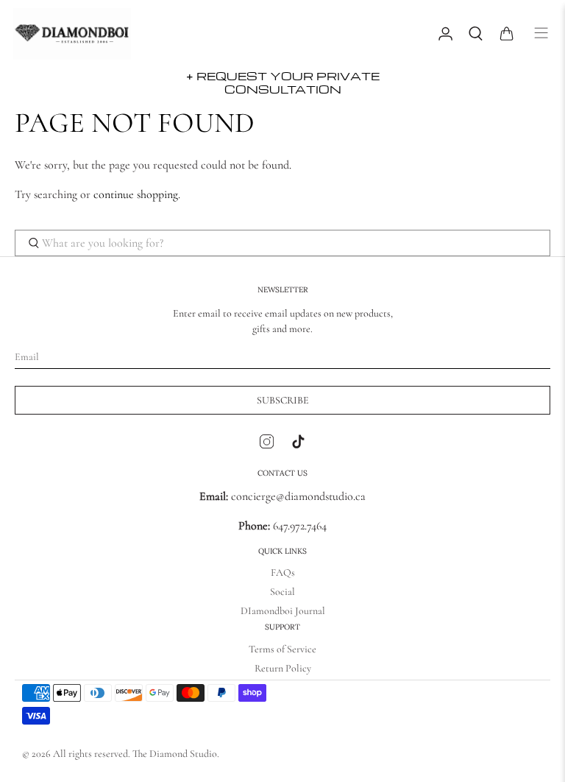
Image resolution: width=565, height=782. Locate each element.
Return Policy (283, 668)
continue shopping (135, 194)
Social (282, 591)
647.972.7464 (298, 525)
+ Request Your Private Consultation (283, 82)
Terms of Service (282, 649)
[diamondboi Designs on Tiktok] (298, 444)
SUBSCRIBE (283, 400)
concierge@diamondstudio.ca (282, 496)
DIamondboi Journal (283, 611)
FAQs (283, 572)
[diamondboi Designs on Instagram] (267, 444)
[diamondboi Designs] (218, 34)
